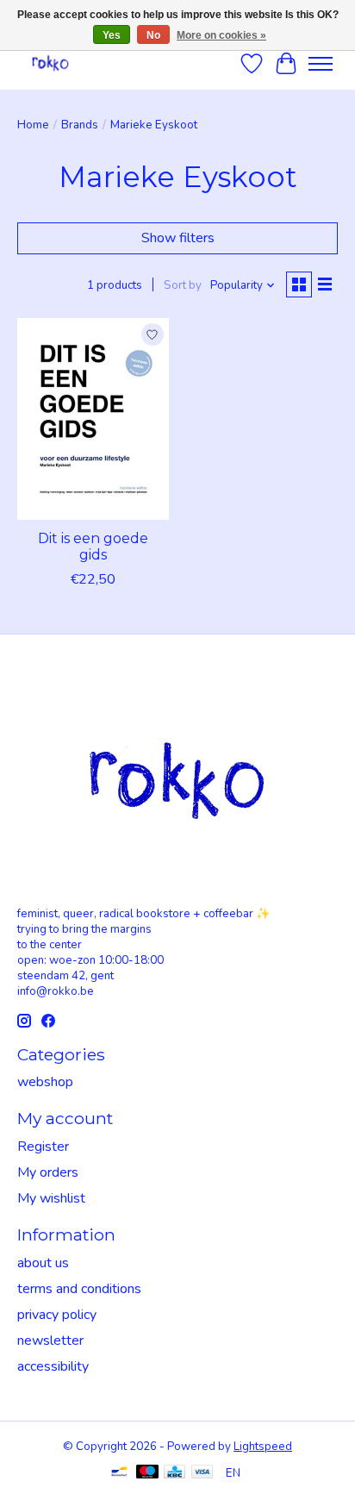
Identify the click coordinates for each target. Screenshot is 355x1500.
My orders (47, 1172)
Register (43, 1146)
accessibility (53, 1366)
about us (43, 1262)
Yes (112, 35)
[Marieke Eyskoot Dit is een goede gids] (93, 419)
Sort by (183, 285)
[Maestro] (147, 1474)
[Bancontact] (119, 1474)
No (153, 35)
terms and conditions (79, 1288)
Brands (79, 125)
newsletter (50, 1340)
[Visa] (202, 1474)
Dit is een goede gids (93, 546)
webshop (45, 1081)
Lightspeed (263, 1446)
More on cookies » (221, 35)
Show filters (178, 237)
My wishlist (51, 1198)
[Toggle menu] (320, 64)
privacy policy (57, 1314)
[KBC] (174, 1474)
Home (33, 125)
